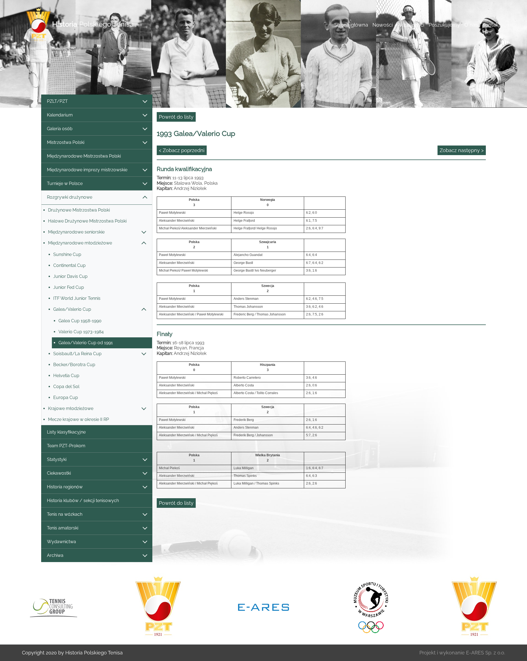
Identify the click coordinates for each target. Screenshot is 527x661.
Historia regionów (65, 486)
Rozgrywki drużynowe (69, 197)
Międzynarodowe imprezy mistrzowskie (87, 169)
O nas (471, 25)
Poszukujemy (444, 25)
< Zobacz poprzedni (181, 150)
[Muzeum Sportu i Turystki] (369, 606)
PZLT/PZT (57, 101)
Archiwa (55, 555)
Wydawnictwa (61, 541)
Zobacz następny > (462, 150)
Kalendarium (60, 115)
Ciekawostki (59, 473)
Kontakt (491, 25)
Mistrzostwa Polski (65, 142)
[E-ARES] (263, 606)
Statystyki (56, 459)
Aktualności (410, 25)
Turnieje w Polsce (65, 183)
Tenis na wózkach (64, 514)
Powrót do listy (176, 117)
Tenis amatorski (62, 528)
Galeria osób (59, 128)
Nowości (382, 25)
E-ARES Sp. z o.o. (485, 653)
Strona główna (351, 25)
